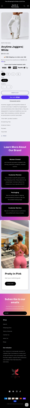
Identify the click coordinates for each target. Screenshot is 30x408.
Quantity (3, 83)
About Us (5, 338)
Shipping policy (7, 327)
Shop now (10, 283)
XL (18, 74)
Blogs (4, 342)
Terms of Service (7, 331)
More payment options (15, 101)
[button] (2, 6)
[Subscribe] (25, 313)
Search (5, 324)
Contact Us (6, 334)
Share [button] (4, 135)
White (4, 80)
